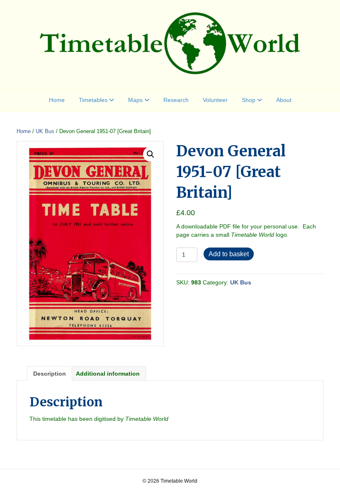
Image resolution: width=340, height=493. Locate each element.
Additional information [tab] (108, 373)
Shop (248, 100)
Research (176, 100)
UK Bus (45, 131)
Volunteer (215, 100)
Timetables (93, 100)
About (283, 100)
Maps (135, 100)
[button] (150, 154)
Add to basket (229, 253)
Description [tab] (49, 373)
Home (57, 100)
